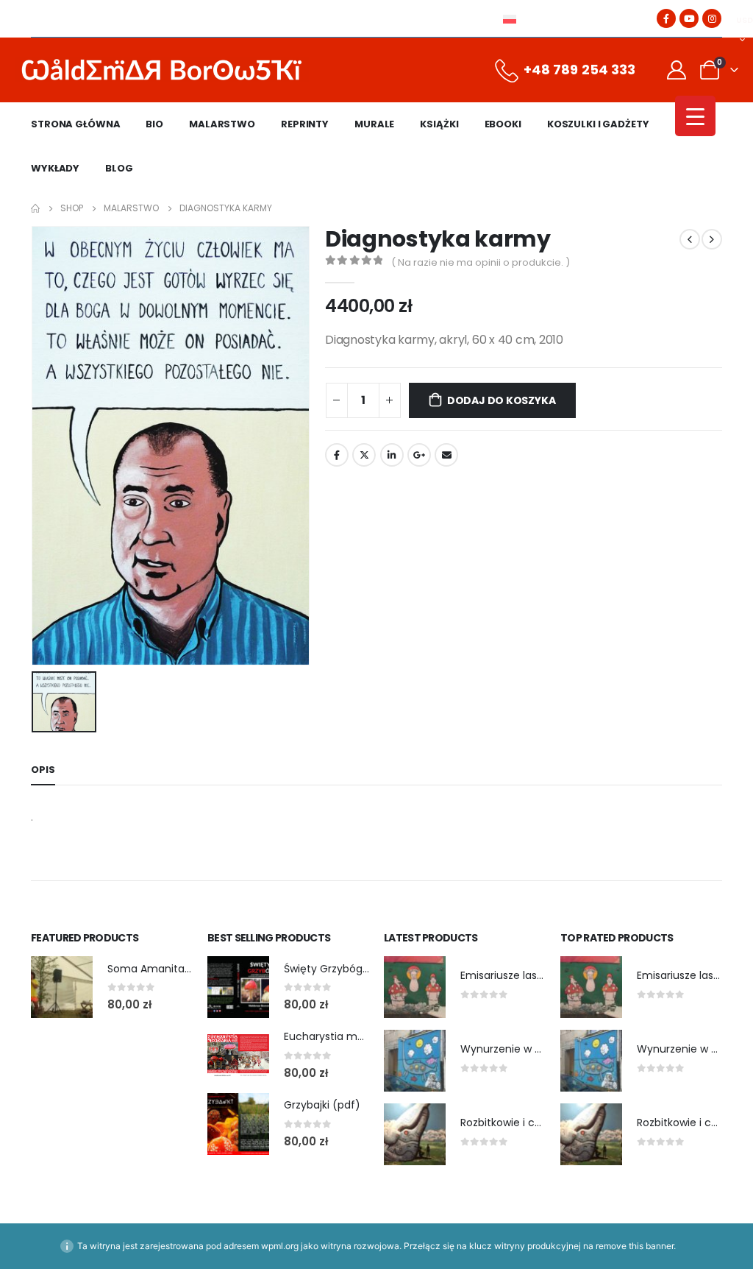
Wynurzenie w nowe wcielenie (536, 1049)
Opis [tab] (43, 770)
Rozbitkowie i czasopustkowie (535, 1122)
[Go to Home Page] (35, 208)
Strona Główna (75, 124)
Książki (439, 124)
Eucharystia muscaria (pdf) (355, 1036)
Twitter (364, 455)
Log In (599, 18)
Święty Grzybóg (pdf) (338, 968)
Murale (374, 124)
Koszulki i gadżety (598, 124)
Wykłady (55, 168)
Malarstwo (222, 124)
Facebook (337, 455)
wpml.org (280, 1245)
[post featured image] (62, 987)
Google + (419, 455)
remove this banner (635, 1245)
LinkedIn (392, 455)
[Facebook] (666, 18)
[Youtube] (689, 18)
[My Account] (676, 69)
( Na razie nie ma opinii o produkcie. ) (480, 262)
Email (446, 455)
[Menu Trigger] (695, 116)
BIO (154, 124)
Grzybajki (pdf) (322, 1104)
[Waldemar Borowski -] (162, 69)
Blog (119, 168)
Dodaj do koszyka (501, 400)
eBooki (503, 124)
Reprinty (305, 124)
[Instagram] (711, 18)
